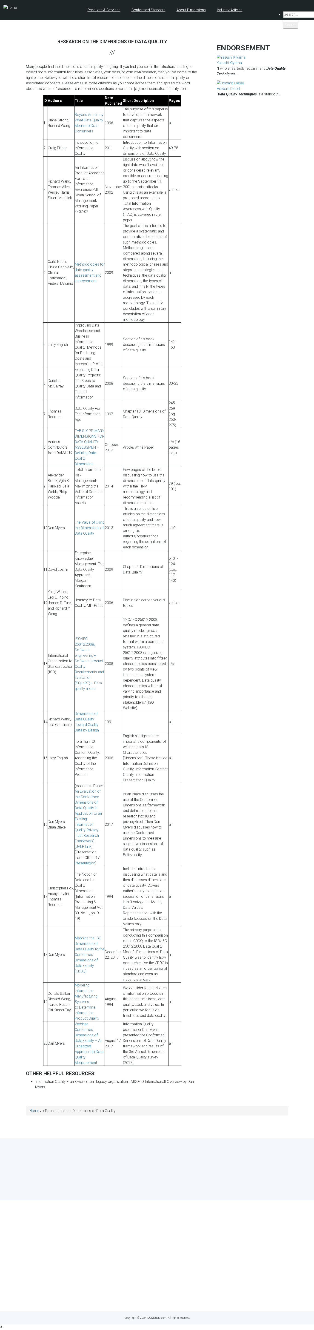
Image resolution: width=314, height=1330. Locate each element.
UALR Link (83, 846)
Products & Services (104, 10)
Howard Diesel (228, 88)
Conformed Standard (148, 10)
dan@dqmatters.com (177, 1299)
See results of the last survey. (169, 1190)
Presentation (85, 863)
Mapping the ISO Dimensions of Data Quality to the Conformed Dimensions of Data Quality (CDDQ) (89, 954)
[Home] (10, 7)
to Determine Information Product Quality (87, 1012)
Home (34, 1111)
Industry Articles (230, 10)
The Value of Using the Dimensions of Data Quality (90, 528)
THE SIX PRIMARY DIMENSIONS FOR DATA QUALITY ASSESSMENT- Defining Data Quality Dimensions (89, 447)
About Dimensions (191, 10)
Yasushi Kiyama (229, 63)
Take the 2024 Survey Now (157, 1181)
